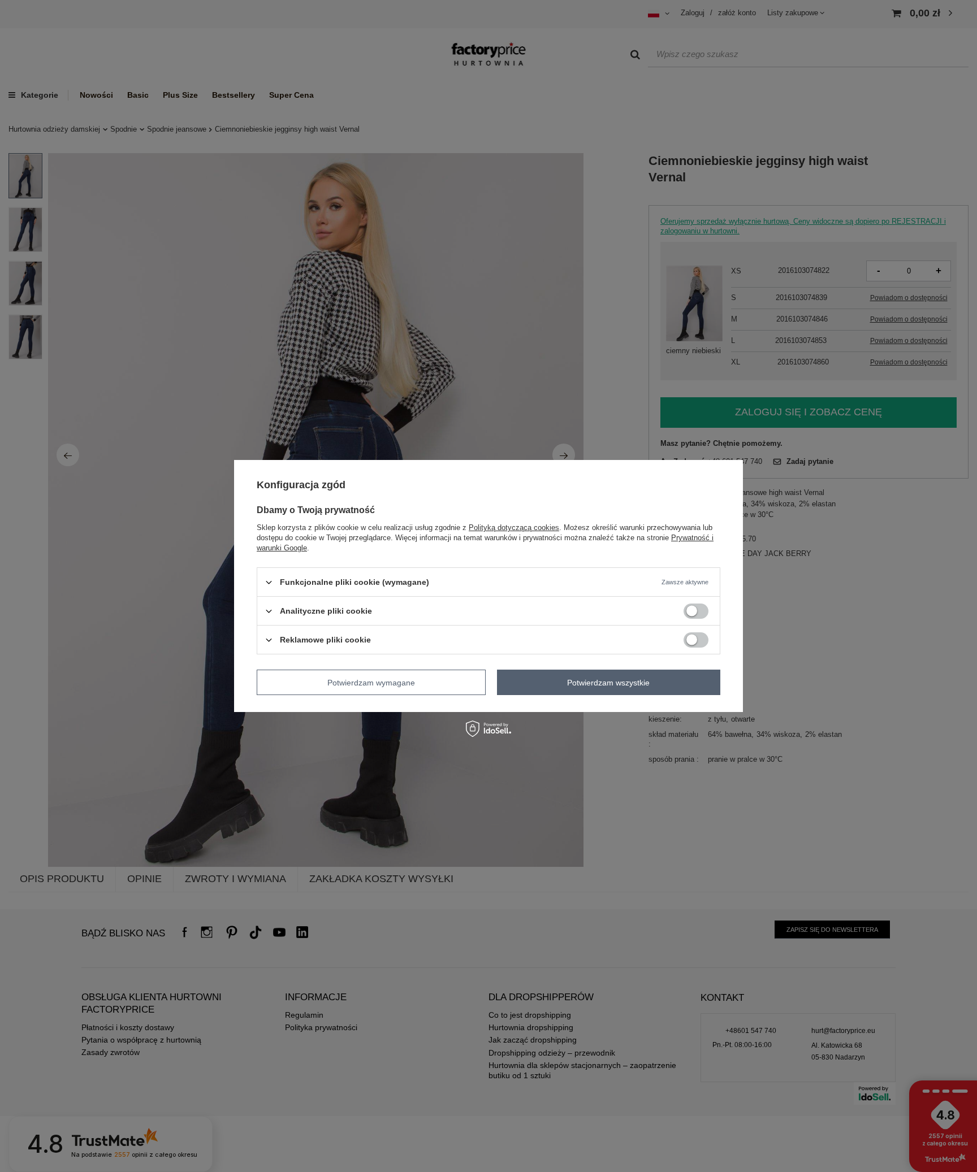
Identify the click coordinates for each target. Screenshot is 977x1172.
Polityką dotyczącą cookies (514, 527)
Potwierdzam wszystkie (608, 682)
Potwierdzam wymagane (371, 682)
